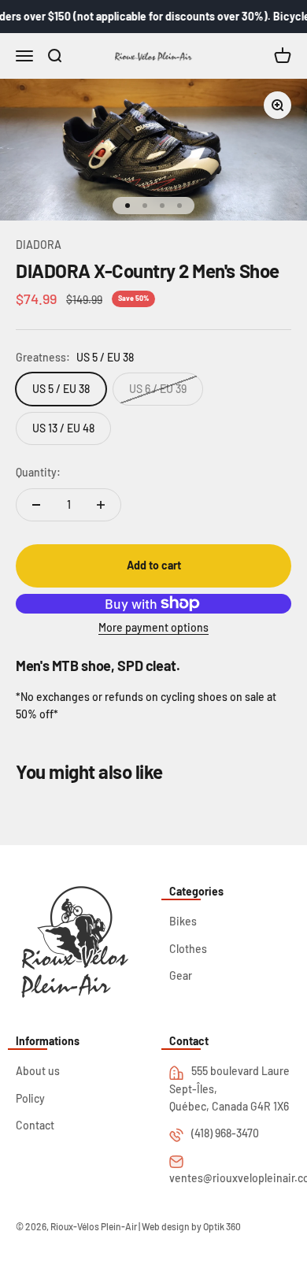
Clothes (188, 948)
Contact (35, 1125)
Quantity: (38, 472)
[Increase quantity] (100, 505)
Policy (30, 1098)
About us (38, 1070)
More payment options (153, 627)
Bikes (183, 921)
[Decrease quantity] (36, 505)
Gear (180, 975)
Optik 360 (222, 1226)
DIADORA (38, 244)
